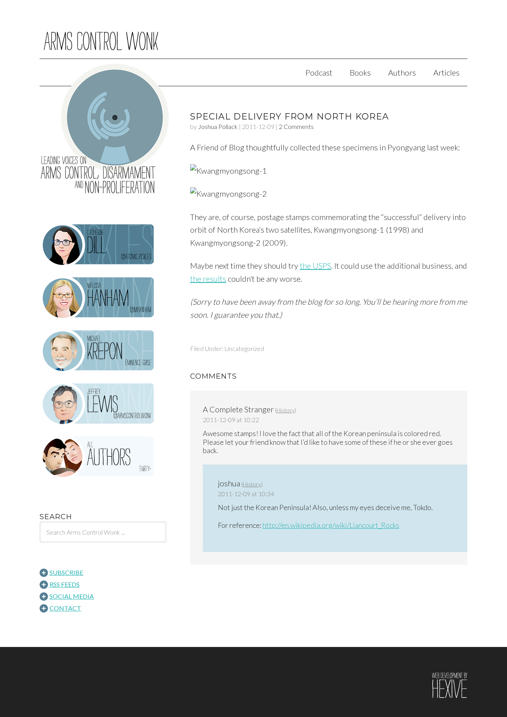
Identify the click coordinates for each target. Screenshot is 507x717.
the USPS (315, 265)
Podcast (318, 72)
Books (360, 72)
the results (208, 278)
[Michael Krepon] (103, 351)
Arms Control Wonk (253, 35)
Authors (402, 72)
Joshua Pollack (218, 126)
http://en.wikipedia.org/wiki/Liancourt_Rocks (331, 525)
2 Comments (296, 126)
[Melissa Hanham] (103, 298)
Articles (446, 72)
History (285, 410)
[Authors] (103, 457)
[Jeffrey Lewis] (103, 404)
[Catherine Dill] (103, 244)
